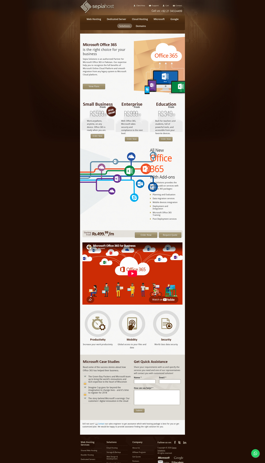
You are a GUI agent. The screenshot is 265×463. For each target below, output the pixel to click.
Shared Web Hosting (89, 450)
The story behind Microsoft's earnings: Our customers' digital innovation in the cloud (109, 399)
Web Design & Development (112, 458)
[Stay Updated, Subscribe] (185, 442)
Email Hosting (112, 448)
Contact (101, 424)
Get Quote (136, 457)
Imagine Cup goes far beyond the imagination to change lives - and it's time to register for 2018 (108, 390)
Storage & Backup (114, 452)
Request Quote (170, 235)
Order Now (97, 136)
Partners (135, 461)
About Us (136, 448)
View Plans (94, 86)
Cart (167, 6)
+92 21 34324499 (171, 11)
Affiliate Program (139, 452)
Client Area (140, 6)
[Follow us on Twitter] (179, 442)
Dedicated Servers (88, 459)
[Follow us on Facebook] (174, 442)
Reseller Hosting (87, 455)
